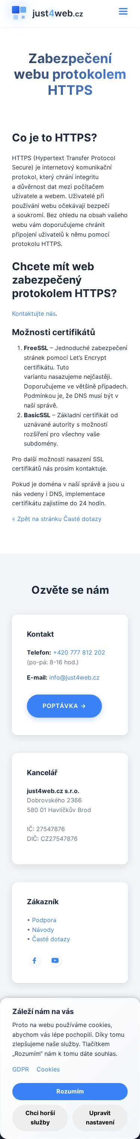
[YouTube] (55, 960)
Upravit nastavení (100, 1117)
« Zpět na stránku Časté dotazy (57, 518)
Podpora (44, 920)
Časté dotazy (51, 939)
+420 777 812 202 (79, 652)
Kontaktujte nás (34, 313)
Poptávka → (64, 705)
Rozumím (70, 1091)
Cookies (48, 1069)
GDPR (20, 1069)
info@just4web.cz (74, 677)
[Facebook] (34, 960)
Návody (43, 929)
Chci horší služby (40, 1117)
